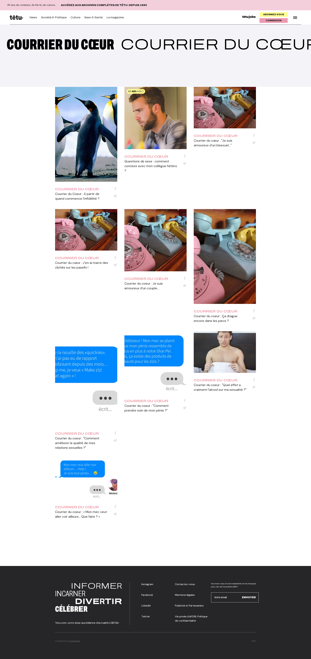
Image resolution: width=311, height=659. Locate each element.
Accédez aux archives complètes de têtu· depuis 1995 (104, 5)
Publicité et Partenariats (189, 605)
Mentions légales (185, 595)
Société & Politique (54, 17)
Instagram (147, 584)
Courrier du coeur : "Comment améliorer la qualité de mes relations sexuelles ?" (77, 443)
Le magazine (115, 17)
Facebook (147, 595)
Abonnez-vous (273, 14)
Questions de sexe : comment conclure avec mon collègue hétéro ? (150, 166)
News (33, 17)
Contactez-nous (185, 584)
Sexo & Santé (93, 17)
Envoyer (249, 597)
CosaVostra (74, 641)
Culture (75, 17)
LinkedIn (146, 605)
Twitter (145, 616)
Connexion (274, 20)
